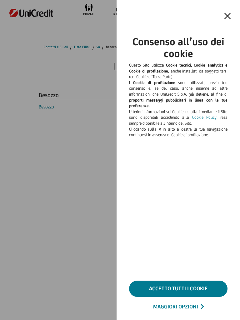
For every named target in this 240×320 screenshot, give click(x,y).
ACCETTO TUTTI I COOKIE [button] (178, 288)
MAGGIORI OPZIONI (175, 306)
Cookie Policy (204, 117)
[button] (227, 16)
